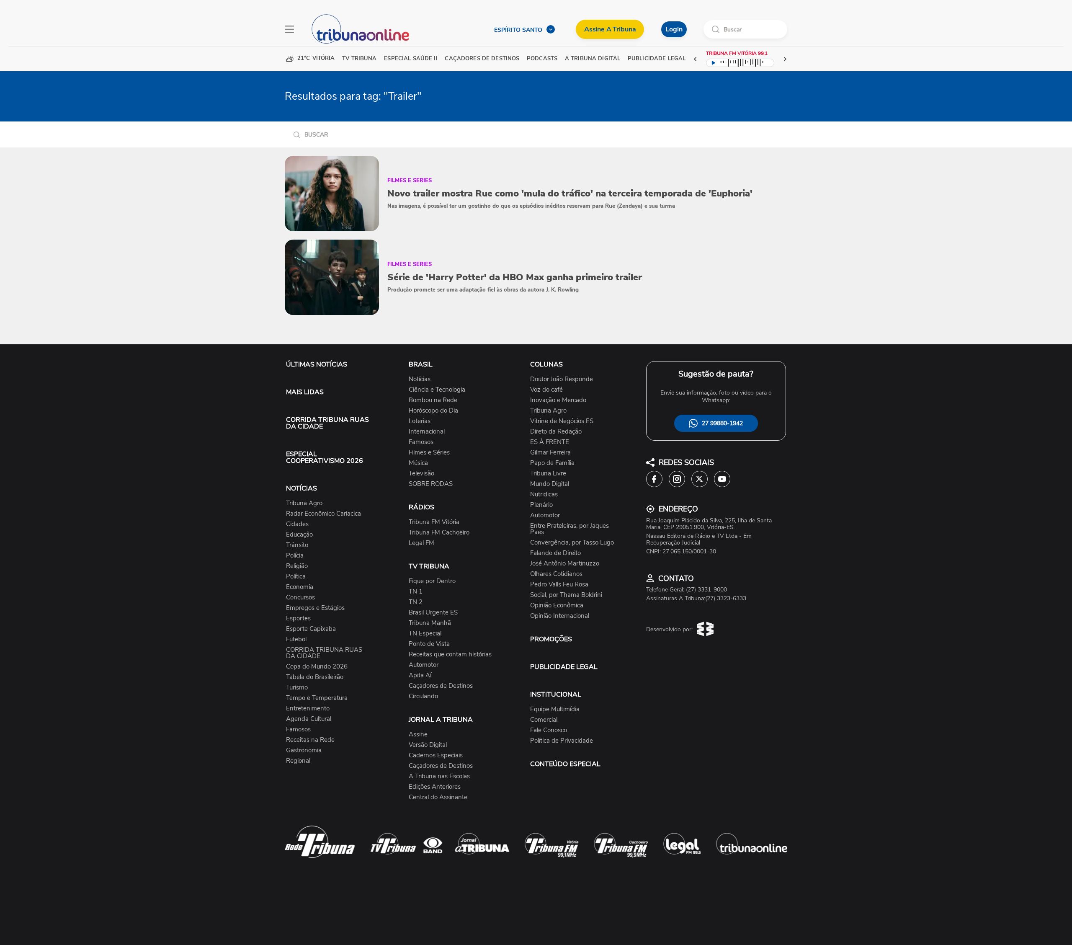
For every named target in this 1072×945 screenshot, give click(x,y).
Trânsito (297, 545)
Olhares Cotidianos (556, 574)
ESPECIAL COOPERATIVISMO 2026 (324, 457)
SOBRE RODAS (431, 484)
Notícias (419, 379)
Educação (299, 535)
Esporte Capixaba (311, 629)
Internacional (427, 432)
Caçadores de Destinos (441, 686)
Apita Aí (420, 675)
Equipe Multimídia (555, 709)
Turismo (297, 687)
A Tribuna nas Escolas (439, 776)
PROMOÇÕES (551, 639)
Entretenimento (308, 708)
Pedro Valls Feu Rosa (559, 584)
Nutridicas (544, 494)
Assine (418, 734)
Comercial (543, 720)
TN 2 (416, 602)
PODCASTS (542, 59)
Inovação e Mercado (558, 400)
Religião (297, 566)
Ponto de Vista (429, 644)
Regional (298, 761)
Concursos (300, 597)
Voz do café (546, 390)
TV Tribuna (359, 59)
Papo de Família (552, 463)
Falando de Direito (555, 553)
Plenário (541, 505)
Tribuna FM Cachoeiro (439, 532)
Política (296, 576)
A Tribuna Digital (592, 59)
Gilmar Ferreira (550, 452)
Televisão (421, 473)
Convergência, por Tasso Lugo (572, 543)
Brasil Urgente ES (433, 612)
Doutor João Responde (561, 379)
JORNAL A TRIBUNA (441, 719)
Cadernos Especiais (436, 755)
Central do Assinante (438, 797)
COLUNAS (546, 364)
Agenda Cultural (308, 719)
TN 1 (416, 592)
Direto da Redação (556, 432)
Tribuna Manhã (430, 623)
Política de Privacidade (561, 741)
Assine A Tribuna (610, 29)
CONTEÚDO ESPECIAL (565, 764)
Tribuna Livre (548, 473)
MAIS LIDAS (305, 392)
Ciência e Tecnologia (437, 390)
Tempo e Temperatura (317, 698)
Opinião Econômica (556, 605)
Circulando (423, 696)
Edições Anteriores (435, 787)
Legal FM (421, 543)
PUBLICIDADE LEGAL (564, 666)
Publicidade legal (656, 59)
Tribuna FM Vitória (434, 522)
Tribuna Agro (304, 503)
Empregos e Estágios (315, 608)
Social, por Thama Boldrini (566, 595)
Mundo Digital (549, 484)
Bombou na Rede (433, 400)
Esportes (298, 618)
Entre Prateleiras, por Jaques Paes (569, 529)
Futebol (296, 639)
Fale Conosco (548, 730)
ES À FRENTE (549, 442)
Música (418, 463)
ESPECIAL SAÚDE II (410, 59)
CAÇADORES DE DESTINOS (482, 59)
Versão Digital (428, 745)
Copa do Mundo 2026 (317, 667)
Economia (299, 587)
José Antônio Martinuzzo (564, 563)
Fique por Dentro (432, 581)
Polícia (295, 556)
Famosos (298, 729)
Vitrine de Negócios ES (561, 421)
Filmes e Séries (429, 452)
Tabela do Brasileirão (314, 677)
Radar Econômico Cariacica (323, 514)
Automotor (423, 665)
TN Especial (425, 633)
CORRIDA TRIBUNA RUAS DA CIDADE (327, 423)
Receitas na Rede (310, 740)
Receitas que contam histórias (450, 654)
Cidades (297, 524)
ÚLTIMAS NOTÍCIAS (316, 364)
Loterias (419, 421)
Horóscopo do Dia (433, 411)
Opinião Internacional (559, 616)
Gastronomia (304, 750)
